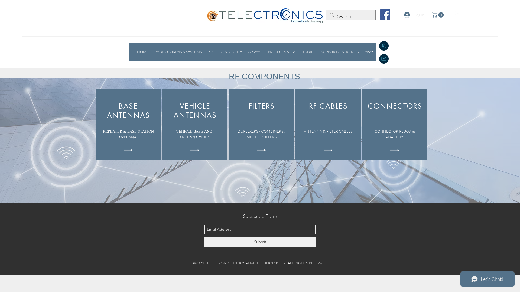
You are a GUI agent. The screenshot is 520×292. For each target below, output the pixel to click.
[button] (438, 15)
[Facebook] (385, 14)
